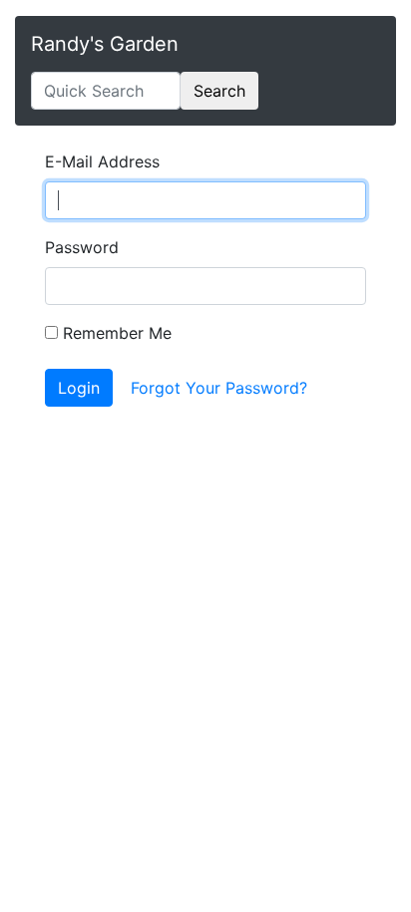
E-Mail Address (102, 161)
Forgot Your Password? (219, 388)
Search (219, 91)
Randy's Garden (105, 44)
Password (82, 247)
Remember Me (115, 333)
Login (79, 388)
